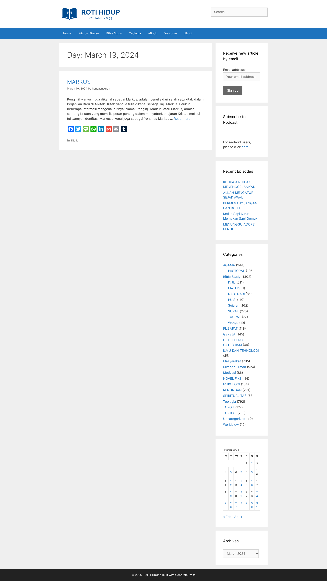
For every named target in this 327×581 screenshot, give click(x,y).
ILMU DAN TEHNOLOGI (241, 350)
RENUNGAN (232, 390)
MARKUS (79, 81)
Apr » (238, 517)
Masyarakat (232, 361)
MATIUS (234, 288)
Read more (182, 119)
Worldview (231, 424)
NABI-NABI (236, 294)
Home (67, 33)
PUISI (232, 300)
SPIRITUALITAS (235, 396)
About (188, 33)
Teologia (135, 33)
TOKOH (228, 407)
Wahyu (233, 323)
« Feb (227, 517)
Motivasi (229, 373)
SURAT (233, 311)
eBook (152, 33)
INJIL (74, 140)
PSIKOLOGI (231, 384)
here (245, 147)
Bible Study (114, 33)
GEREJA (229, 334)
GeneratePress (185, 575)
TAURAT (234, 317)
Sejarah (234, 305)
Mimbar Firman (89, 33)
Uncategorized (234, 419)
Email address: (234, 70)
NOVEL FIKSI (232, 378)
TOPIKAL (230, 413)
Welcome (170, 33)
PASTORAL (236, 271)
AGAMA (229, 265)
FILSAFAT (230, 328)
